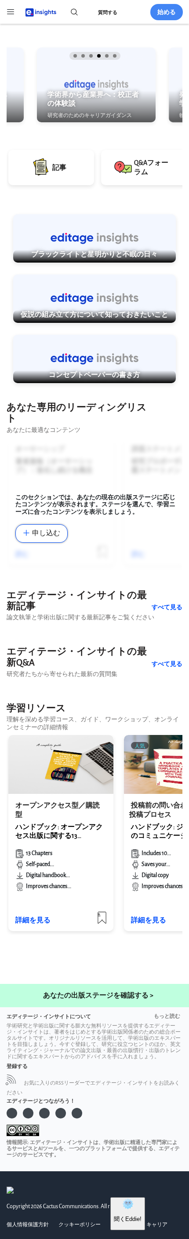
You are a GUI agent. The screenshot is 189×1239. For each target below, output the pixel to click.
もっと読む (167, 1016)
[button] (74, 56)
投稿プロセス (150, 815)
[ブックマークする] (102, 921)
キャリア (156, 1224)
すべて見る (167, 607)
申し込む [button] (46, 533)
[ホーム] (37, 12)
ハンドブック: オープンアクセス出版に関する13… (59, 831)
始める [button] (166, 12)
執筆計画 (62, 116)
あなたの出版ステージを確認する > (98, 995)
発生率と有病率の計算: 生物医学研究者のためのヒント (99, 99)
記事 (59, 168)
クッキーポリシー (79, 1224)
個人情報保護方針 (28, 1224)
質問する (107, 12)
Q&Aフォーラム (151, 167)
